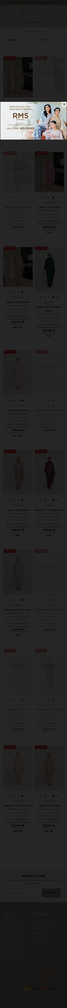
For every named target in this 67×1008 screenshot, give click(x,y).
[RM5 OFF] (33, 139)
